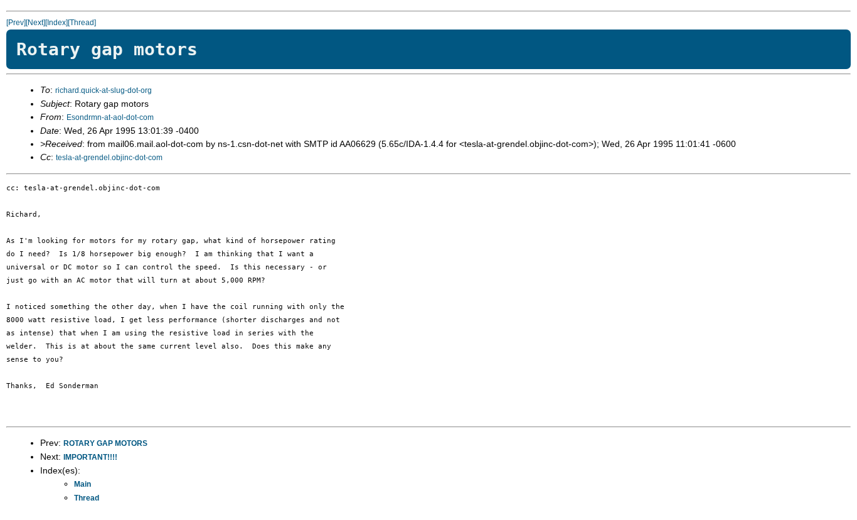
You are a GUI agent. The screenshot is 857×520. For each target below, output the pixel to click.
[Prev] (16, 22)
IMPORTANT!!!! (90, 457)
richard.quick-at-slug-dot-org (103, 90)
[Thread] (82, 22)
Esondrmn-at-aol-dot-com (110, 117)
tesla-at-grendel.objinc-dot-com (109, 157)
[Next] (35, 22)
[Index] (56, 22)
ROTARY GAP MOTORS (105, 443)
